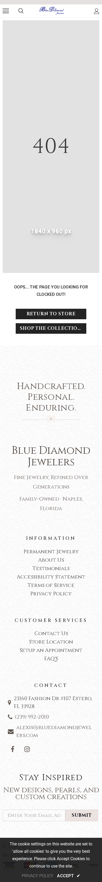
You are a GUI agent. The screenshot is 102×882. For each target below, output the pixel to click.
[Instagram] (27, 749)
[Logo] (51, 11)
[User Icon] (96, 11)
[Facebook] (12, 749)
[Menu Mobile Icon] (6, 11)
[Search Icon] (21, 11)
